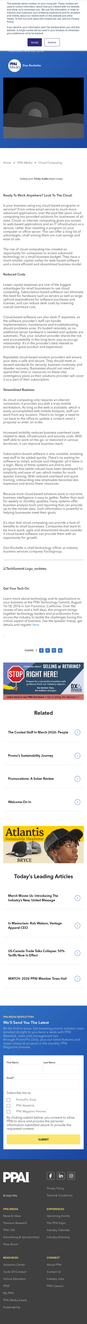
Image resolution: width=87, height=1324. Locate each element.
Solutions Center (14, 1264)
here (35, 625)
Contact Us (54, 1272)
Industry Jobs (55, 1279)
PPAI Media (24, 162)
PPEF (6, 1286)
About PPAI (54, 1264)
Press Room (10, 1244)
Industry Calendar (58, 1230)
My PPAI (8, 1293)
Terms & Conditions (59, 1195)
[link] (43, 732)
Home (7, 162)
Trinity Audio (41, 178)
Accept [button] (34, 42)
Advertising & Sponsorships (21, 1237)
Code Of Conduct (15, 1272)
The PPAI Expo (56, 1223)
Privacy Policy (55, 1188)
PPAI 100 (9, 1230)
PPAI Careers (55, 1286)
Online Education (14, 1279)
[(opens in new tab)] (43, 699)
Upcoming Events (58, 1216)
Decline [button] (52, 42)
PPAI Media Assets (15, 1300)
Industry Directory (58, 1237)
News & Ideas (12, 1216)
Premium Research (15, 1223)
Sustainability (11, 1307)
